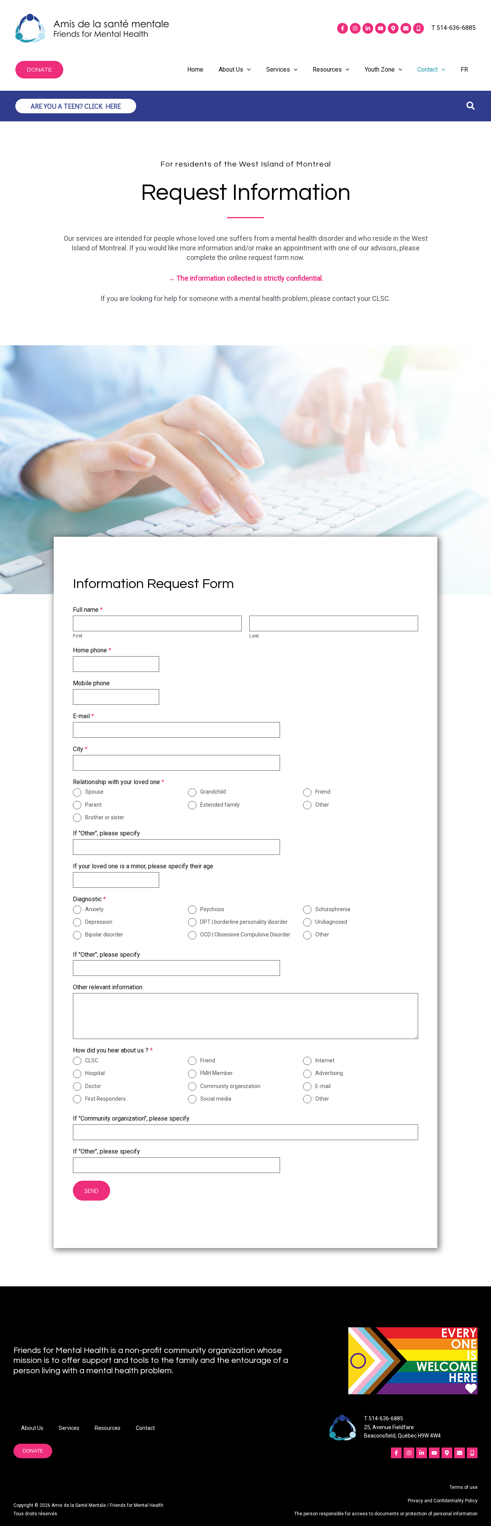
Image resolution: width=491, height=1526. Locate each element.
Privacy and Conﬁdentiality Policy (443, 1500)
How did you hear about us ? (113, 1050)
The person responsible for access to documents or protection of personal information (386, 1513)
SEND (91, 1190)
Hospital (95, 1073)
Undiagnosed (331, 922)
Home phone (92, 650)
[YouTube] (380, 28)
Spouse (94, 792)
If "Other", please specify (106, 833)
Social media (215, 1099)
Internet (324, 1060)
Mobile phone (91, 683)
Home (195, 69)
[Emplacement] (393, 28)
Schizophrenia (332, 909)
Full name (88, 609)
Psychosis (212, 909)
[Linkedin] (367, 28)
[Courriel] (405, 28)
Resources (327, 69)
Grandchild (213, 792)
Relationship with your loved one (118, 782)
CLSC (91, 1060)
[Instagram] (355, 28)
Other (322, 805)
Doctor (93, 1086)
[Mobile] (418, 28)
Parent (93, 805)
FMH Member (216, 1073)
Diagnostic (89, 899)
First (77, 636)
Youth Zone (380, 69)
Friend (322, 792)
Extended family (220, 805)
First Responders (105, 1099)
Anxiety (94, 909)
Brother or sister (104, 817)
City (80, 749)
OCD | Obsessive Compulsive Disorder (245, 934)
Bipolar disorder (104, 934)
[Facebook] (342, 28)
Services (278, 69)
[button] (39, 69)
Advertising (329, 1073)
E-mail (83, 716)
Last (254, 636)
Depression (98, 922)
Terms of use (464, 1487)
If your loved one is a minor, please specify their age (143, 866)
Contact (427, 69)
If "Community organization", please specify (131, 1118)
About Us (231, 69)
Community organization (230, 1086)
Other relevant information (107, 987)
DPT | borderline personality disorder (244, 922)
